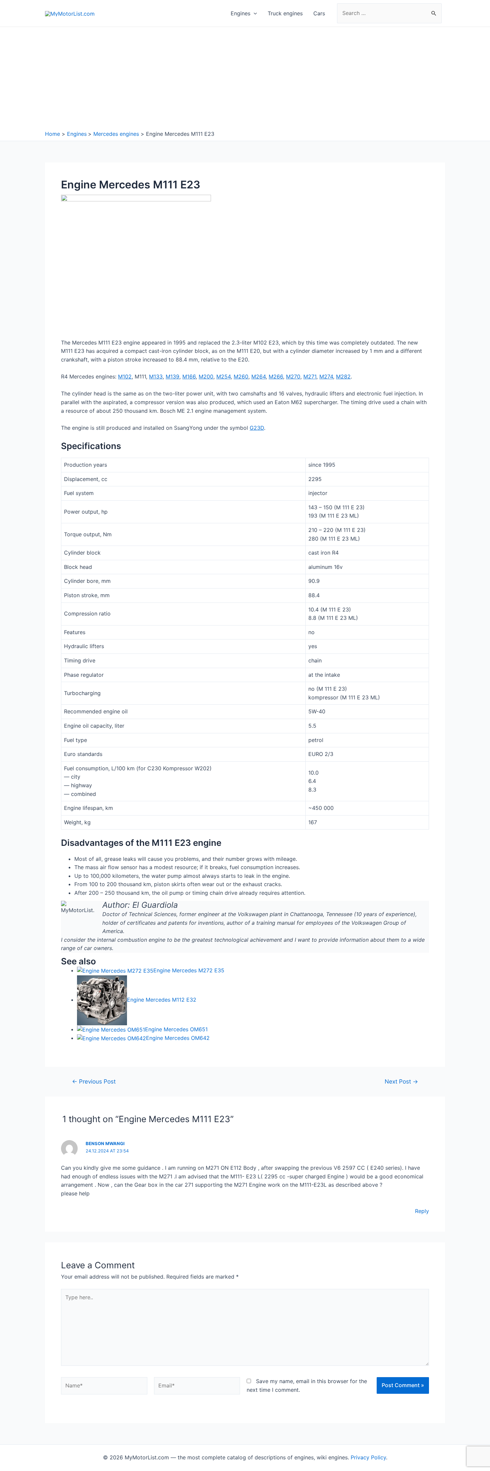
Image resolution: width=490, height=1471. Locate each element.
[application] (253, 13)
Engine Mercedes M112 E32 (161, 999)
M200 (206, 376)
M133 (156, 376)
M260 (241, 376)
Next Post (401, 1081)
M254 (223, 376)
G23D (257, 427)
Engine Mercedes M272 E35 (188, 970)
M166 (189, 376)
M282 (343, 376)
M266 (276, 376)
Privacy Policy (368, 1457)
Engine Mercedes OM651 (176, 1029)
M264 (258, 376)
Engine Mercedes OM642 (178, 1038)
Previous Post (94, 1081)
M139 (172, 376)
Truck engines (285, 13)
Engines (240, 13)
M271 (309, 376)
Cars (319, 13)
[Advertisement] (245, 80)
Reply (422, 1211)
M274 (326, 376)
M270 (293, 376)
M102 (125, 376)
